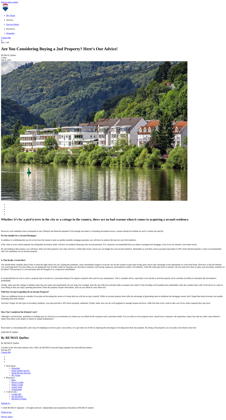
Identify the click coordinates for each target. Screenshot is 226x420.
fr (1, 40)
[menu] (115, 20)
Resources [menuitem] (10, 29)
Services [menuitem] (9, 20)
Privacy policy (7, 417)
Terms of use (6, 412)
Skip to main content (9, 2)
